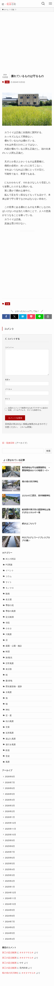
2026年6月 (10, 788)
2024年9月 (10, 910)
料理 (8, 651)
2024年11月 (10, 898)
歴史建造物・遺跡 (14, 686)
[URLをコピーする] (48, 316)
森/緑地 (9, 680)
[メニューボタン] (50, 3)
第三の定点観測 (9, 952)
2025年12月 (10, 822)
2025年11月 (10, 828)
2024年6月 (10, 927)
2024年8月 (10, 915)
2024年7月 (10, 921)
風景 (8, 761)
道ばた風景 (11, 738)
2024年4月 (10, 938)
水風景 (9, 692)
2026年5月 (10, 794)
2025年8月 (10, 846)
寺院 (8, 622)
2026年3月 (10, 805)
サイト (7, 398)
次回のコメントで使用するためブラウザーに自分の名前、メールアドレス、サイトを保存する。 (28, 409)
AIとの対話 (11, 558)
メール (8, 389)
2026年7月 (10, 782)
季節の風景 (11, 611)
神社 (8, 709)
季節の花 (10, 605)
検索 (48, 450)
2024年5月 (10, 933)
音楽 (8, 756)
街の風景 (10, 721)
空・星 (9, 715)
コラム (9, 576)
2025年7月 (10, 852)
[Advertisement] (27, 40)
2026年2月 (10, 811)
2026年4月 (10, 799)
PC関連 (9, 564)
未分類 (9, 669)
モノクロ (10, 587)
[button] (6, 316)
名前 (7, 379)
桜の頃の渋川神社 (10, 972)
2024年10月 (10, 904)
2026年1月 (10, 817)
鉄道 (8, 750)
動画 (8, 593)
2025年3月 (10, 875)
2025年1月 (10, 886)
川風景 (9, 634)
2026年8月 (10, 776)
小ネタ (9, 628)
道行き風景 (11, 744)
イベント (10, 570)
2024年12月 (10, 892)
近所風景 (10, 732)
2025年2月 (10, 881)
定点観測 (10, 616)
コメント (9, 347)
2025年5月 (10, 863)
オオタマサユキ (26, 952)
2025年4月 (10, 869)
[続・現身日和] (9, 3)
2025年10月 (10, 834)
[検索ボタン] (43, 3)
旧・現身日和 (8, 442)
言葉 (7, 82)
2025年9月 (10, 840)
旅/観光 (9, 657)
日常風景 (10, 663)
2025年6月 (10, 857)
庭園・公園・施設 (14, 645)
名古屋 (9, 599)
